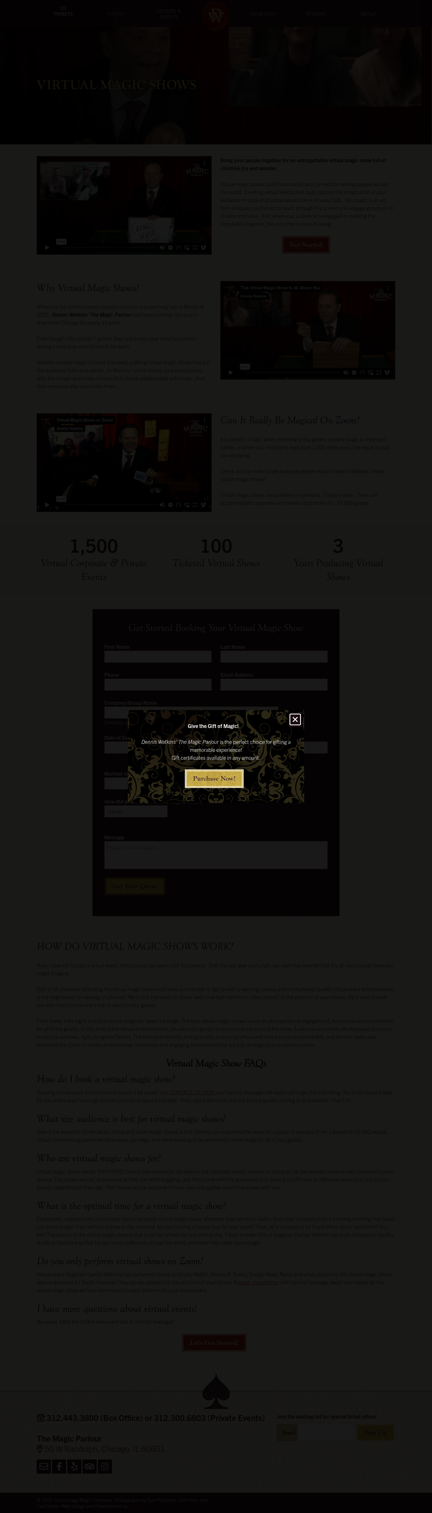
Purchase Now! (214, 778)
